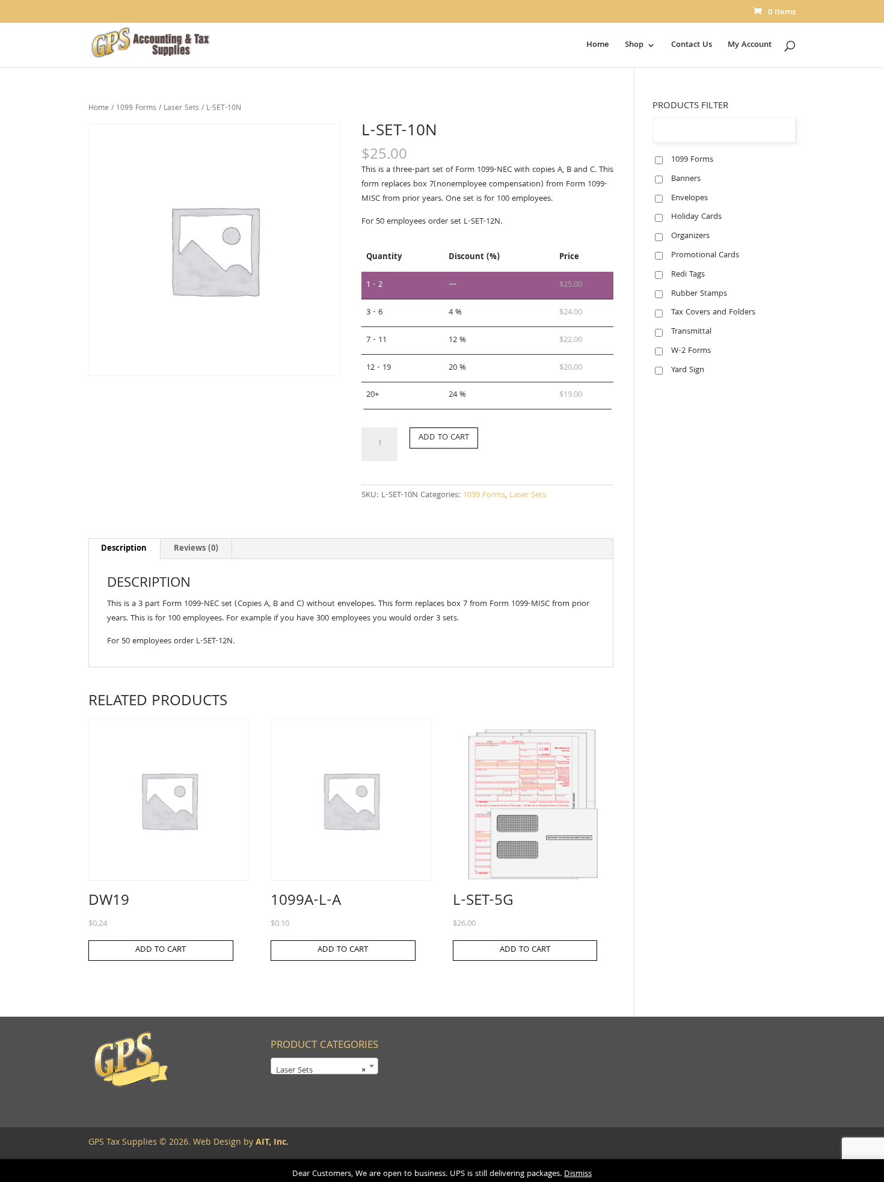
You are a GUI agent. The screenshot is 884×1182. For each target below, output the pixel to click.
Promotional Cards (705, 255)
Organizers (690, 236)
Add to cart (444, 437)
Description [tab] (124, 549)
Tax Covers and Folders (713, 312)
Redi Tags (688, 274)
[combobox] (324, 1066)
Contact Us (691, 46)
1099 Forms (136, 108)
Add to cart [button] (160, 950)
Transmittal (691, 331)
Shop (634, 46)
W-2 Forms (691, 351)
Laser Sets (181, 108)
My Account (750, 46)
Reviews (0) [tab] (196, 549)
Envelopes (689, 198)
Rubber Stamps (699, 294)
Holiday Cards (696, 217)
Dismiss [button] (578, 1174)
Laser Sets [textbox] (321, 1070)
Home (597, 46)
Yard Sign (687, 370)
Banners (686, 179)
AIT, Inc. (271, 1143)
